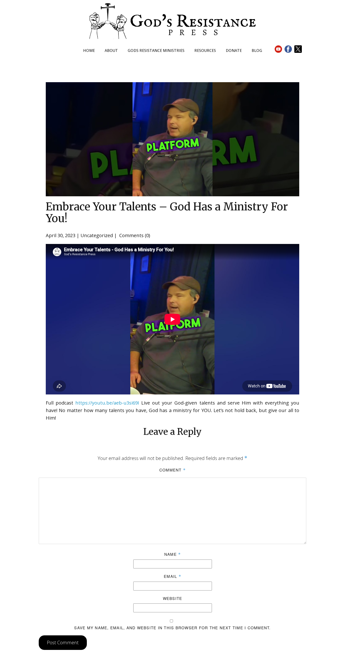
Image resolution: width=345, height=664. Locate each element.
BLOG (257, 50)
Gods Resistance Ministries (156, 50)
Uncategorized (96, 235)
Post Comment (63, 642)
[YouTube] (278, 49)
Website (172, 598)
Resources (205, 50)
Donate (234, 50)
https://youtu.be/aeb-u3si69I (107, 403)
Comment (172, 470)
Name (172, 554)
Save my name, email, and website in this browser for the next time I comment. (172, 627)
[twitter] (298, 49)
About (111, 50)
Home (89, 50)
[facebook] (288, 49)
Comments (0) (134, 235)
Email (172, 576)
